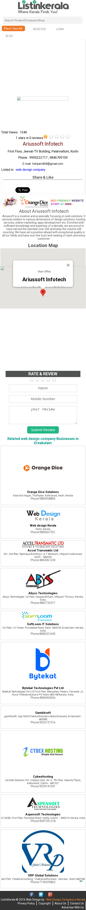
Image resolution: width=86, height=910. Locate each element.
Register (39, 29)
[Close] (68, 265)
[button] (43, 292)
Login (60, 29)
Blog (9, 36)
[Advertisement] (42, 68)
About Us (60, 903)
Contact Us (77, 903)
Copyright (45, 903)
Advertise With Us (73, 907)
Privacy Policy (26, 903)
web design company (30, 170)
